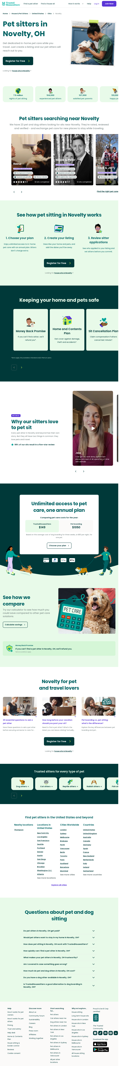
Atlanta (40, 874)
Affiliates (32, 1034)
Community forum (37, 1016)
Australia (87, 837)
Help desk (11, 1032)
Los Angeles (42, 837)
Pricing (10, 1025)
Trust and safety (14, 1029)
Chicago (41, 863)
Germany (87, 845)
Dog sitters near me (58, 1022)
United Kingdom (90, 833)
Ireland (86, 867)
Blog (30, 1027)
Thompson (18, 830)
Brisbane (64, 841)
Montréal (64, 871)
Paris (62, 860)
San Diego (41, 859)
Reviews (11, 1049)
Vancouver (64, 848)
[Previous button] (76, 471)
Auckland (64, 863)
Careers (32, 1023)
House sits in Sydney (80, 1036)
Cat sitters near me (58, 1018)
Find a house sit (48, 3)
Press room (33, 1031)
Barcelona (64, 867)
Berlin (62, 852)
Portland (41, 848)
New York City (43, 833)
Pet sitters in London (58, 1026)
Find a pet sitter (31, 3)
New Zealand (88, 856)
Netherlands (88, 860)
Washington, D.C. (44, 870)
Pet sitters (54, 1014)
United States (89, 830)
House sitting (77, 1012)
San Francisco (43, 840)
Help (89, 3)
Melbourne (64, 837)
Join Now (109, 3)
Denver (40, 852)
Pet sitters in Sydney (58, 1042)
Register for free (15, 61)
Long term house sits (80, 1016)
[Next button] (21, 192)
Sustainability (34, 1019)
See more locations (46, 878)
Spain (85, 848)
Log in (96, 3)
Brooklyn (41, 867)
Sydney (63, 833)
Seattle (40, 844)
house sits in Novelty (21, 71)
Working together (36, 1038)
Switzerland (88, 871)
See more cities (67, 874)
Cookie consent (14, 1053)
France (86, 852)
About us (32, 1012)
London (63, 830)
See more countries (92, 874)
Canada (86, 841)
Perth (62, 845)
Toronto (63, 856)
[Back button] (14, 192)
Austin (40, 855)
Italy (85, 863)
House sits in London (80, 1019)
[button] (93, 428)
